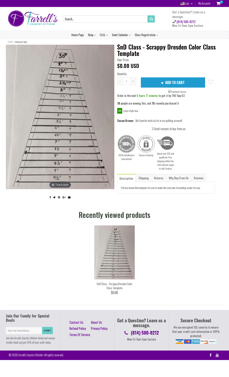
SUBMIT (47, 330)
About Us (96, 322)
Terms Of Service (79, 334)
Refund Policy (77, 328)
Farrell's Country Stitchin (30, 355)
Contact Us (76, 322)
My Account (204, 3)
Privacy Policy (99, 328)
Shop (91, 35)
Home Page (77, 35)
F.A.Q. (103, 35)
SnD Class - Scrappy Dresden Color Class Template (114, 286)
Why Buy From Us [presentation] (179, 178)
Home (10, 42)
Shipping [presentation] (143, 178)
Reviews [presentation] (198, 178)
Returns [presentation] (158, 178)
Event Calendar (120, 35)
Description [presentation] (126, 178)
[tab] (126, 178)
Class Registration (145, 35)
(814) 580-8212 (186, 21)
